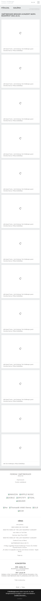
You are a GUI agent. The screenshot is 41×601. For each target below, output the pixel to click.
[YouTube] (21, 488)
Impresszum (20, 480)
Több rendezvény (19, 580)
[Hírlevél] (16, 488)
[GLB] (35, 508)
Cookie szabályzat (20, 482)
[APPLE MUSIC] (26, 494)
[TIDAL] (31, 498)
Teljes (23, 587)
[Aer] (5, 508)
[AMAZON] (13, 494)
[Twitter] (25, 488)
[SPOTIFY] (21, 498)
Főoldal (5, 8)
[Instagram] (30, 488)
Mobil (17, 587)
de (34, 2)
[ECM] (21, 511)
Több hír (20, 555)
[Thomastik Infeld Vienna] (20, 508)
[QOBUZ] (10, 498)
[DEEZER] (20, 501)
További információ (20, 595)
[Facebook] (12, 488)
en (32, 2)
